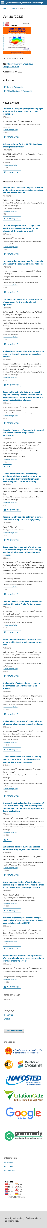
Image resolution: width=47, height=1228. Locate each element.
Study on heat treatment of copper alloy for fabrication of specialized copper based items (23, 724)
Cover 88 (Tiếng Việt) (14, 87)
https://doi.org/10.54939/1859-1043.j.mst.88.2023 (18, 65)
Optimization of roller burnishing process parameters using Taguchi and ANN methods (23, 849)
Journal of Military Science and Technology (25, 2)
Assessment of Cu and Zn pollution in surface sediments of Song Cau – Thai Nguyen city (23, 520)
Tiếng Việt (8, 1015)
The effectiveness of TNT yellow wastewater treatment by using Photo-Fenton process (22, 604)
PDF (8, 466)
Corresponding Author (10, 130)
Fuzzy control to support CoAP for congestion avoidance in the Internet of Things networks (23, 264)
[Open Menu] (2, 2)
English (7, 1019)
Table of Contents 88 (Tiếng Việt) (19, 91)
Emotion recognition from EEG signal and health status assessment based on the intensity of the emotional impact (21, 229)
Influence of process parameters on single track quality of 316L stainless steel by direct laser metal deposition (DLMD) (23, 921)
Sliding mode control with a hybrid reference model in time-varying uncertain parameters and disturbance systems (23, 191)
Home (5, 8)
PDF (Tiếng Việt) (12, 137)
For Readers (8, 1162)
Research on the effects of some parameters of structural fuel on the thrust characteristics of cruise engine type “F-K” (23, 959)
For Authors (8, 1166)
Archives (14, 8)
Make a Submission (14, 1031)
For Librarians (9, 1170)
